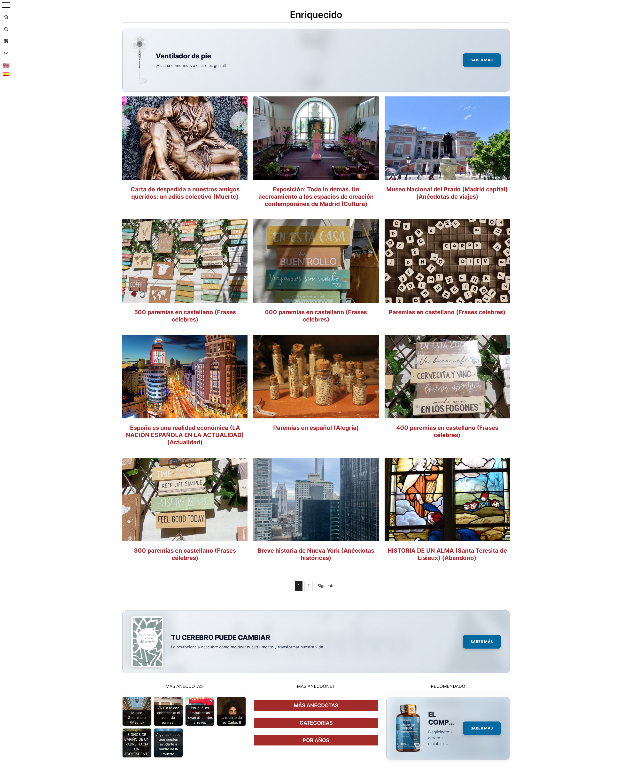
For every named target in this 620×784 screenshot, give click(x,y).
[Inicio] (6, 17)
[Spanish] (6, 74)
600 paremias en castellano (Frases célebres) (316, 316)
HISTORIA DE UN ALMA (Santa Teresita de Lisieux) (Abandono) (447, 554)
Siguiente (326, 585)
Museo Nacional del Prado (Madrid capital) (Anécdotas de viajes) (447, 193)
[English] (6, 65)
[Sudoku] (6, 41)
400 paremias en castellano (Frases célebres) (447, 431)
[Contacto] (6, 53)
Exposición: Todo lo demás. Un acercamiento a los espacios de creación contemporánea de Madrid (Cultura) (316, 196)
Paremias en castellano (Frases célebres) (447, 312)
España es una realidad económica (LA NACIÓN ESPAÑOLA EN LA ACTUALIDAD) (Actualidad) (185, 435)
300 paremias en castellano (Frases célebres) (185, 554)
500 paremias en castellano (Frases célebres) (185, 316)
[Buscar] (6, 29)
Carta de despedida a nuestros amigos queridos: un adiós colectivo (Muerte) (185, 193)
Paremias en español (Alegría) (316, 427)
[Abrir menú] (6, 5)
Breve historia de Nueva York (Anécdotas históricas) (316, 554)
